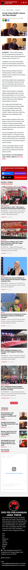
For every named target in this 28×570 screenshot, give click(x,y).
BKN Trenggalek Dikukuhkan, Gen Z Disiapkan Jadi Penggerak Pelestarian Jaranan (12, 352)
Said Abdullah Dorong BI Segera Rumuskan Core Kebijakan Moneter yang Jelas (8, 443)
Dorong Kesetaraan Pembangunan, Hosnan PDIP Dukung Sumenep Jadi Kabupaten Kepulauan (13, 315)
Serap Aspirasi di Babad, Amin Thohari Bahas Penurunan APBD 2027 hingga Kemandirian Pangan (12, 243)
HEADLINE (3, 419)
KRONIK (3, 276)
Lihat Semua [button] (14, 403)
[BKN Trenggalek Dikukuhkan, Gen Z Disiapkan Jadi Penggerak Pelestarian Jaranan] (14, 338)
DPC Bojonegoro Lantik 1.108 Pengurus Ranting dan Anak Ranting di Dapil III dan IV (13, 207)
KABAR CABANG (5, 205)
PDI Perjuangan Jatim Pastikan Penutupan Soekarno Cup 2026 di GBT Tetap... (8, 415)
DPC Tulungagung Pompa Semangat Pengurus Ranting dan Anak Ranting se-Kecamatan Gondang (12, 388)
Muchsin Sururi (5, 398)
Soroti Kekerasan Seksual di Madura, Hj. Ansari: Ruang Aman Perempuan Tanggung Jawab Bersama (13, 279)
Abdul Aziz (4, 361)
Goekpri (4, 18)
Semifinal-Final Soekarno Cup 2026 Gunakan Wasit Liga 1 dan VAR (9, 424)
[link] (14, 29)
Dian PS (4, 217)
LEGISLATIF (3, 240)
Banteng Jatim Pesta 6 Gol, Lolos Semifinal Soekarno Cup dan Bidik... (9, 433)
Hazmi (3, 289)
